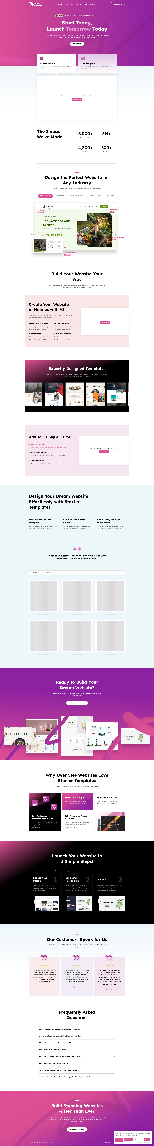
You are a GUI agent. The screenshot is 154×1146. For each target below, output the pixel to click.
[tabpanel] (77, 98)
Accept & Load (77, 99)
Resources (92, 4)
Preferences (138, 1139)
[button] (118, 4)
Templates (60, 4)
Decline (147, 1139)
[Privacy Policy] (107, 1142)
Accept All (119, 1139)
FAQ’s (85, 4)
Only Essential (128, 1139)
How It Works (69, 4)
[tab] (56, 63)
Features (78, 4)
